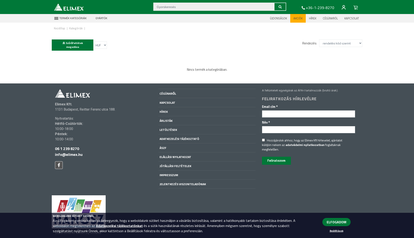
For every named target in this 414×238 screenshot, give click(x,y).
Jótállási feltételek (175, 166)
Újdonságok (278, 18)
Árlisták (166, 120)
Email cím (270, 106)
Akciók (298, 18)
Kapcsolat (351, 18)
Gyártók (101, 18)
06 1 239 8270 (67, 149)
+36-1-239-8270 (320, 8)
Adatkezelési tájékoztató (179, 138)
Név (266, 122)
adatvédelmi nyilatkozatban (305, 144)
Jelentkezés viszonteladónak (183, 184)
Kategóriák (76, 28)
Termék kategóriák (73, 18)
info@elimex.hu (69, 154)
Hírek (312, 18)
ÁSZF (163, 148)
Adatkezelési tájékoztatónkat (119, 225)
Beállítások (336, 231)
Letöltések (168, 129)
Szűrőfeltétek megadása (74, 45)
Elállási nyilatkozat (175, 157)
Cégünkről (330, 18)
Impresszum (169, 175)
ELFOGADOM (336, 222)
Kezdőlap (59, 28)
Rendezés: (309, 43)
